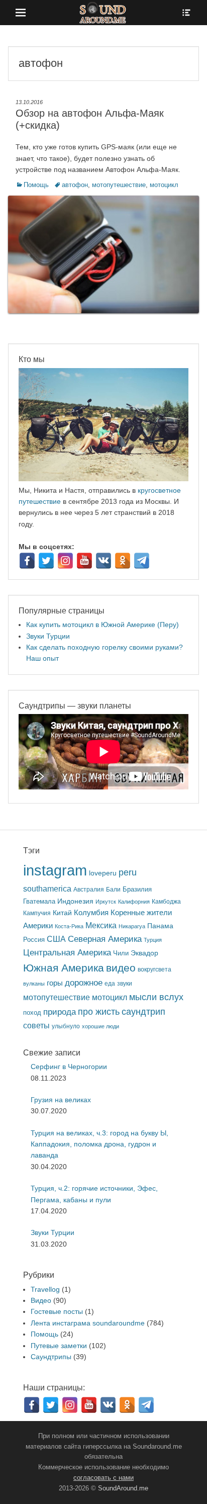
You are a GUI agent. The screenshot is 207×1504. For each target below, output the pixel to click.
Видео (41, 1300)
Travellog (45, 1289)
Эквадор (144, 953)
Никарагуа (132, 926)
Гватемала (39, 901)
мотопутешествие (119, 185)
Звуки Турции (48, 636)
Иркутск (105, 902)
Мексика (101, 925)
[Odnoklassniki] (123, 561)
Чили (121, 953)
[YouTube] (84, 561)
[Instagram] (65, 561)
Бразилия (137, 889)
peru (128, 872)
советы (36, 1025)
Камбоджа (166, 901)
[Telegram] (142, 561)
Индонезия (75, 901)
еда (110, 983)
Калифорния (134, 902)
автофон (75, 185)
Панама (160, 926)
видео (121, 968)
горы (55, 983)
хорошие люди (100, 1026)
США (56, 938)
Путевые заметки (59, 1346)
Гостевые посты (57, 1311)
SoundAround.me (123, 1488)
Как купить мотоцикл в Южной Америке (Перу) (102, 625)
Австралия (88, 889)
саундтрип (143, 1012)
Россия (34, 939)
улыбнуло (66, 1026)
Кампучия (37, 913)
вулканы (34, 984)
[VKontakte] (103, 561)
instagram (55, 870)
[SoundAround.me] (103, 12)
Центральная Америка (67, 952)
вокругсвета (154, 969)
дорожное (83, 983)
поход (32, 1012)
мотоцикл (164, 185)
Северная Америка (105, 939)
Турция (153, 940)
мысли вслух (156, 997)
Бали (113, 889)
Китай (62, 913)
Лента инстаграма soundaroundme (88, 1323)
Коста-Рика (69, 926)
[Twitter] (46, 561)
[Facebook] (27, 561)
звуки (124, 983)
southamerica (47, 888)
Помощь (36, 185)
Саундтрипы (51, 1357)
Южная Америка (63, 968)
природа (59, 1012)
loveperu (103, 873)
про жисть (99, 1012)
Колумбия (91, 913)
